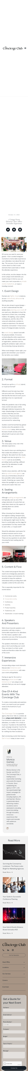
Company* (6, 1029)
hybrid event (6, 429)
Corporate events (11, 599)
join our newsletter (14, 955)
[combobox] (5, 1024)
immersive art (7, 682)
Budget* (5, 1036)
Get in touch (6, 738)
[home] (12, 48)
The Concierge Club (9, 713)
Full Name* (6, 1007)
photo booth (13, 679)
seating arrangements (15, 497)
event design (8, 332)
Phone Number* (7, 1022)
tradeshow (10, 284)
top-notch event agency (13, 473)
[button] (25, 48)
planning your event (17, 310)
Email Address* (7, 1015)
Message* (6, 1051)
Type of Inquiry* (7, 1043)
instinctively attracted (14, 298)
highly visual (14, 296)
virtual (18, 384)
